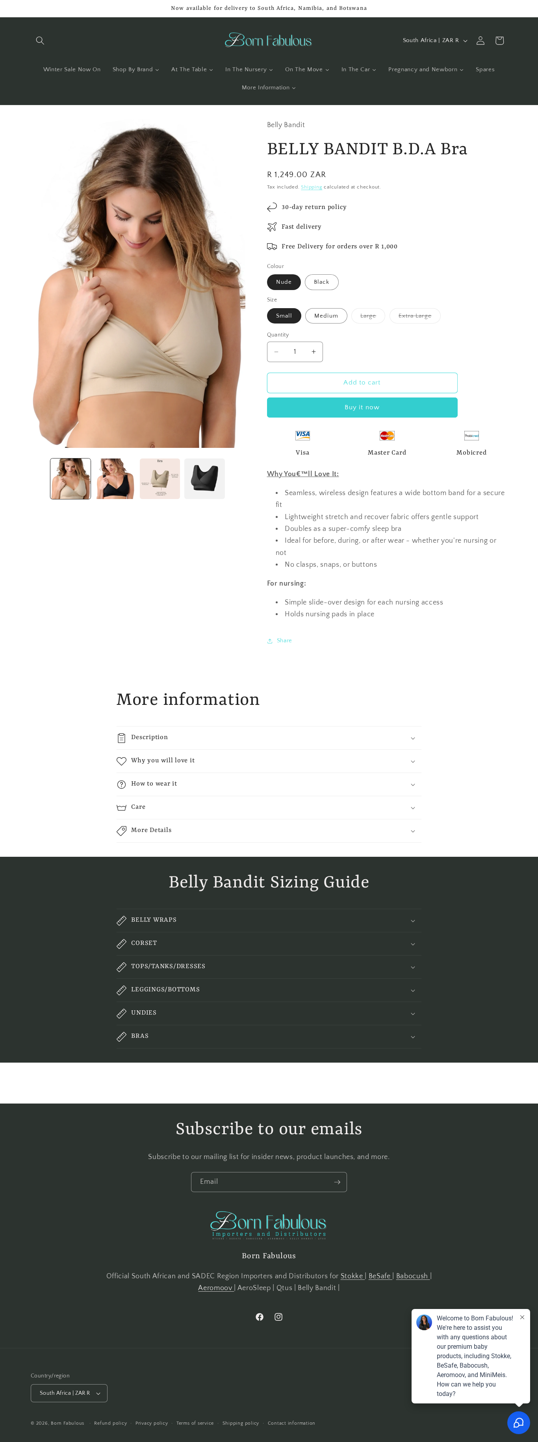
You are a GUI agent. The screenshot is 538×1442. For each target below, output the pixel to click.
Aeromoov (216, 1288)
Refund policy (110, 1423)
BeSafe (381, 1276)
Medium (326, 315)
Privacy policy (151, 1423)
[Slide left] (39, 478)
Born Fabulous (67, 1423)
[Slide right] (236, 478)
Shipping (311, 187)
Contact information (292, 1423)
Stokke (353, 1276)
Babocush (413, 1276)
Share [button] (284, 640)
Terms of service (195, 1423)
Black (322, 282)
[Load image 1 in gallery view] (70, 478)
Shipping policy (241, 1423)
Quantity (278, 334)
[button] (40, 40)
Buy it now (362, 407)
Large (373, 317)
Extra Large (420, 317)
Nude (284, 282)
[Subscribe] (337, 1182)
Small (284, 315)
